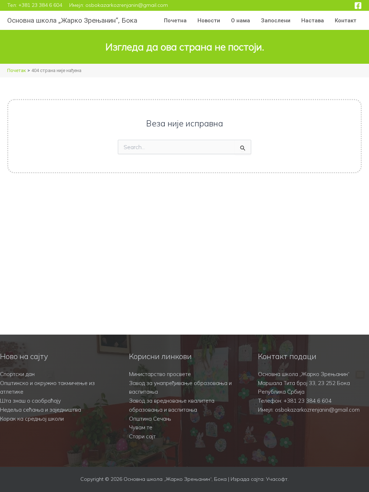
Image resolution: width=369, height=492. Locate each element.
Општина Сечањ (150, 418)
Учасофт (277, 479)
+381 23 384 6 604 (40, 5)
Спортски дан (17, 374)
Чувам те (140, 427)
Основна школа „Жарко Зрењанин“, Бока (72, 20)
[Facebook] (358, 5)
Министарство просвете (160, 374)
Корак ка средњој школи (32, 418)
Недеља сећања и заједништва (40, 409)
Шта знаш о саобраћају (30, 400)
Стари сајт (142, 436)
